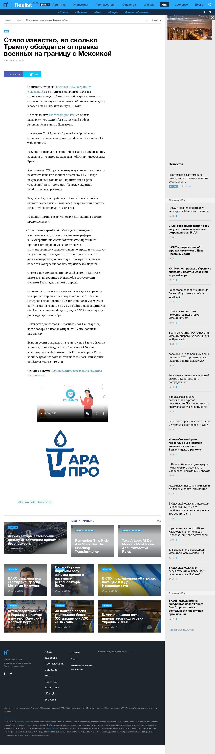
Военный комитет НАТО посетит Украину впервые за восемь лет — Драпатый (189, 336)
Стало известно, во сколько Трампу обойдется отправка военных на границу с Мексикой (47, 20)
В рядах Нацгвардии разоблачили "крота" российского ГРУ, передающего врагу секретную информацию (189, 401)
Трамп (41, 502)
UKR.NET (128, 651)
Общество (129, 4)
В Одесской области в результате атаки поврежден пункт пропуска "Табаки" (187, 571)
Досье (199, 4)
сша (27, 502)
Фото (98, 12)
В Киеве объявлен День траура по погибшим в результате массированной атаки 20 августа (189, 467)
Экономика (80, 4)
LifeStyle (148, 4)
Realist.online (23, 722)
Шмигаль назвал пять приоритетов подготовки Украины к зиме (184, 314)
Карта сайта (9, 718)
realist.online (52, 728)
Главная (7, 20)
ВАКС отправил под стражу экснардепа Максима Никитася (189, 209)
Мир (164, 4)
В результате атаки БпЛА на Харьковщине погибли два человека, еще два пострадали (188, 531)
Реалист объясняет (137, 12)
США (20, 502)
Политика (59, 4)
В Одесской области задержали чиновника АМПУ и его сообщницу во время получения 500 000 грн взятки (189, 508)
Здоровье (181, 4)
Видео (114, 12)
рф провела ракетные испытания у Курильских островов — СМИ (189, 423)
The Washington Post (62, 115)
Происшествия (105, 4)
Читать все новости (181, 629)
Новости (13, 527)
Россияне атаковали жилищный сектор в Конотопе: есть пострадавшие (189, 379)
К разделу (156, 20)
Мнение (82, 12)
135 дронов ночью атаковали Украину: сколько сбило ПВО (187, 551)
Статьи (64, 12)
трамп (49, 502)
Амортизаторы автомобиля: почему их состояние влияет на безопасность (188, 178)
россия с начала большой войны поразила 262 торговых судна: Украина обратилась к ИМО (189, 357)
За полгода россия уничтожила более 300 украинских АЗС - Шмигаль (188, 293)
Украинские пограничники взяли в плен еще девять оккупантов (189, 487)
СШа (33, 502)
